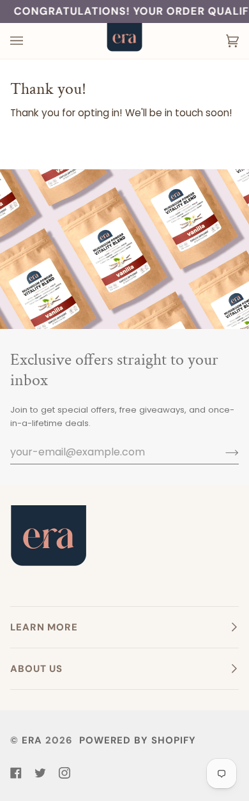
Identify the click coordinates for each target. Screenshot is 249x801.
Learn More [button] (44, 627)
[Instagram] (64, 773)
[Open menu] (29, 41)
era (32, 740)
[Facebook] (16, 773)
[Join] (222, 452)
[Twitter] (40, 773)
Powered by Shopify (137, 740)
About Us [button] (36, 668)
